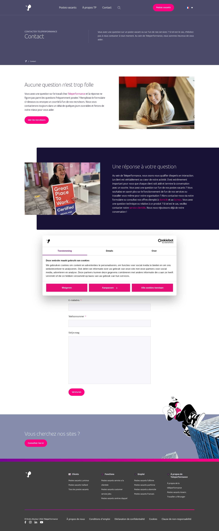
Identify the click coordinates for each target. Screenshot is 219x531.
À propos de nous (76, 518)
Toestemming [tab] (65, 251)
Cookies (153, 518)
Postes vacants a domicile (145, 489)
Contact (107, 7)
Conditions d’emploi (99, 518)
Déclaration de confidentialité (130, 518)
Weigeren (67, 287)
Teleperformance (76, 93)
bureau (177, 199)
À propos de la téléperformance (174, 485)
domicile (163, 199)
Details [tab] (109, 251)
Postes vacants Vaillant (78, 485)
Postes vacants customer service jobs (112, 491)
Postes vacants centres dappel (114, 498)
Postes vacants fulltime (144, 480)
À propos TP (89, 7)
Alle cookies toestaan (152, 287)
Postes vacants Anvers (176, 492)
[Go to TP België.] (26, 62)
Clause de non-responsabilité (176, 518)
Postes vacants (67, 7)
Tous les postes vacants (79, 489)
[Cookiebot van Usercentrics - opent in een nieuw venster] (160, 241)
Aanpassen (108, 287)
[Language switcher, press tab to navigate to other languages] (189, 8)
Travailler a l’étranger (176, 496)
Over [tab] (154, 251)
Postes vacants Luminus (79, 480)
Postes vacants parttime (144, 485)
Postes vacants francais (144, 494)
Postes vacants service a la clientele (112, 482)
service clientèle (137, 207)
